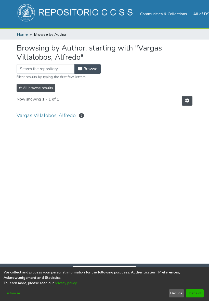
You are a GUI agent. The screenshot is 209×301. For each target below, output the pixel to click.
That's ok (194, 293)
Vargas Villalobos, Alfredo (46, 115)
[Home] (76, 14)
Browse (89, 69)
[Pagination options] (187, 101)
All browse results (37, 87)
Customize (12, 293)
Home (22, 34)
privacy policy (65, 283)
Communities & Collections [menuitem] (163, 14)
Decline (176, 293)
